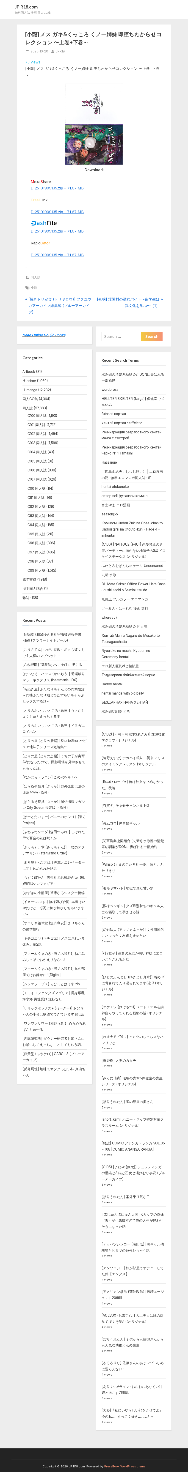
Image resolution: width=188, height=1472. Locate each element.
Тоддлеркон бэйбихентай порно (128, 675)
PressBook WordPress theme (125, 1466)
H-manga (29, 390)
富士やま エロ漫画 (116, 505)
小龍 (34, 288)
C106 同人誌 (37, 470)
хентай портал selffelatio (122, 423)
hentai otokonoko (115, 486)
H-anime (29, 381)
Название (109, 462)
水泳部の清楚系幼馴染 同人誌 (124, 626)
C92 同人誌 (36, 506)
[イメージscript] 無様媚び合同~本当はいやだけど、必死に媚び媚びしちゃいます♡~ (53, 908)
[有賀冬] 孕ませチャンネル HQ (125, 805)
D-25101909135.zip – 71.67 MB (57, 188)
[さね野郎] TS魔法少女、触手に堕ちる (52, 664)
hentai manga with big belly (123, 693)
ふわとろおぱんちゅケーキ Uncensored (132, 566)
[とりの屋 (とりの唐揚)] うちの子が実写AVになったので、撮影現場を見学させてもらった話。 (53, 762)
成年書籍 (29, 579)
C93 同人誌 (36, 516)
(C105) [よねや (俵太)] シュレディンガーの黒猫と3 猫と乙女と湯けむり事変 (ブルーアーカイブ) (133, 1173)
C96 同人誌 (36, 543)
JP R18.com (26, 6)
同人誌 (35, 277)
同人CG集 (30, 399)
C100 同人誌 (37, 415)
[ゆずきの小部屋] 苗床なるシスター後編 (53, 893)
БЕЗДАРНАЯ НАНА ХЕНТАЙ (125, 702)
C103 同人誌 (37, 443)
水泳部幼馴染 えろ (116, 711)
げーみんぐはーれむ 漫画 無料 (125, 608)
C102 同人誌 (37, 434)
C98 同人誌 (36, 561)
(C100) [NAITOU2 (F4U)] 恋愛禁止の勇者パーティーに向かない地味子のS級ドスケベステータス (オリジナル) (134, 550)
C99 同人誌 (36, 570)
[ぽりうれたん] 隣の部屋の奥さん (127, 1102)
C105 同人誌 (37, 461)
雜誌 (25, 598)
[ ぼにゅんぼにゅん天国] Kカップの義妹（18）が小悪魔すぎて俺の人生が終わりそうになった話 (133, 1220)
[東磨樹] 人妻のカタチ (119, 1060)
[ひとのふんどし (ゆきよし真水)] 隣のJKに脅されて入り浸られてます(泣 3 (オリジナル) (133, 983)
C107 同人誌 (37, 479)
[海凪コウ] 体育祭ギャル (121, 823)
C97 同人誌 (36, 552)
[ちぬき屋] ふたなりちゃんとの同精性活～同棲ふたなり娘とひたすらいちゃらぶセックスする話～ (53, 695)
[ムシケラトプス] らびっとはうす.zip (51, 984)
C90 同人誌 (36, 488)
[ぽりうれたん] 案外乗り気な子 (126, 1197)
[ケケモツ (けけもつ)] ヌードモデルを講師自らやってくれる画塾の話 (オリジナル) (133, 1013)
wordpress (110, 389)
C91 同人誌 (36, 497)
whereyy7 (110, 617)
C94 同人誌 (36, 525)
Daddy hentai (112, 684)
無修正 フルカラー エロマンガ (125, 599)
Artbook (28, 371)
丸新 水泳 (109, 575)
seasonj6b (110, 514)
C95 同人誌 (36, 534)
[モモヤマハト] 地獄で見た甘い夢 (127, 888)
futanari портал (114, 414)
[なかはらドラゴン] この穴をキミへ (50, 777)
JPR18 (60, 51)
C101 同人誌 (37, 425)
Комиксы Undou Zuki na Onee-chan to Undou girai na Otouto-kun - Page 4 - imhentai (132, 529)
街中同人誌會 (32, 588)
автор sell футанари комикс (125, 496)
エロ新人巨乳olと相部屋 (120, 666)
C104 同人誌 (37, 452)
